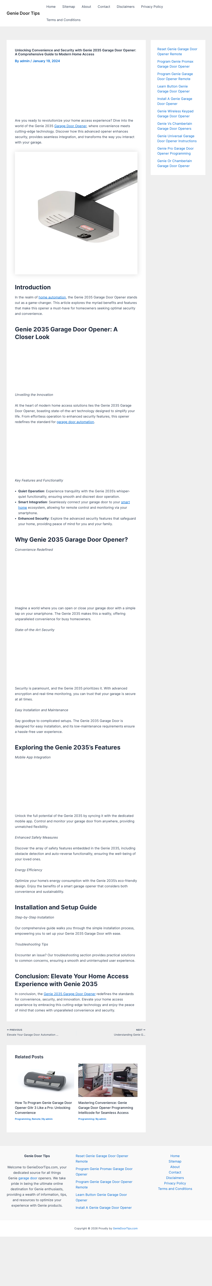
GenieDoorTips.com (125, 1228)
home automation (52, 297)
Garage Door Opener (70, 126)
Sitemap (68, 7)
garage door (27, 1178)
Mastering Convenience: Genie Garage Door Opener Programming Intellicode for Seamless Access (105, 1108)
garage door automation (75, 422)
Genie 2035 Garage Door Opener (70, 994)
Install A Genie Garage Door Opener (104, 1208)
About (86, 7)
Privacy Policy (152, 7)
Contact (104, 7)
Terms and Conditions (63, 20)
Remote (36, 1118)
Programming (23, 1118)
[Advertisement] (76, 93)
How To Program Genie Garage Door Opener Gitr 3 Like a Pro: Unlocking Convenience (43, 1108)
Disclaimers (125, 7)
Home (51, 7)
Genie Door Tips (23, 13)
